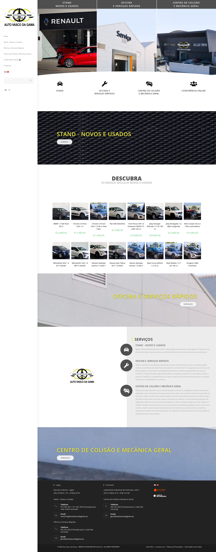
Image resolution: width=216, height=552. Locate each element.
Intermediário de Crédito (193, 547)
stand (60, 90)
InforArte (99, 547)
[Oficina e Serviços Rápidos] (126, 365)
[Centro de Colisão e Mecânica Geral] (126, 391)
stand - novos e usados (94, 134)
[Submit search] (31, 80)
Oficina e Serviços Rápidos (104, 92)
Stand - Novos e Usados (151, 345)
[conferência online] (193, 84)
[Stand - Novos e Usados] (126, 350)
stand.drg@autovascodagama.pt (74, 516)
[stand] (60, 84)
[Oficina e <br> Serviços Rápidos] (104, 84)
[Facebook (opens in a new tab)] (6, 90)
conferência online (194, 90)
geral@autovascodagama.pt (72, 539)
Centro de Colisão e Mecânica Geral (149, 92)
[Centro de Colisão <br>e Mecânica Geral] (149, 84)
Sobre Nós (149, 547)
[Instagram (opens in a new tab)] (9, 90)
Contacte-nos (160, 547)
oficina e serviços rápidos (155, 296)
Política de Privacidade (174, 547)
